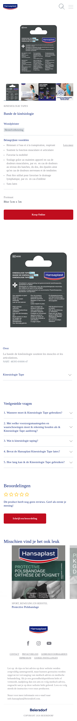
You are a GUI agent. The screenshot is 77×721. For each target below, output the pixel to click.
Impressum (25, 658)
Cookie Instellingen (46, 658)
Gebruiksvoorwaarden (54, 654)
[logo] (10, 7)
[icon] (28, 643)
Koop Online (38, 214)
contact (14, 654)
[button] (37, 375)
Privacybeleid (30, 654)
